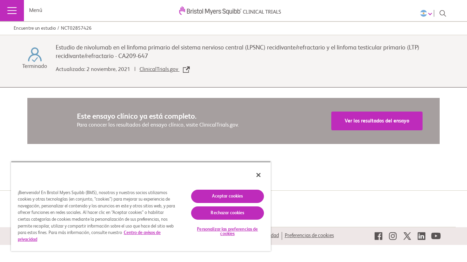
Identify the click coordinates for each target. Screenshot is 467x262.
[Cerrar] (258, 175)
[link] (378, 236)
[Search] (443, 13)
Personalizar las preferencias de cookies (227, 231)
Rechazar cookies (227, 213)
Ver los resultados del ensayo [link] (377, 120)
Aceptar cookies (227, 196)
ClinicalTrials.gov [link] (159, 69)
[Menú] (12, 10)
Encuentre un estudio (35, 28)
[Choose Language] (427, 13)
